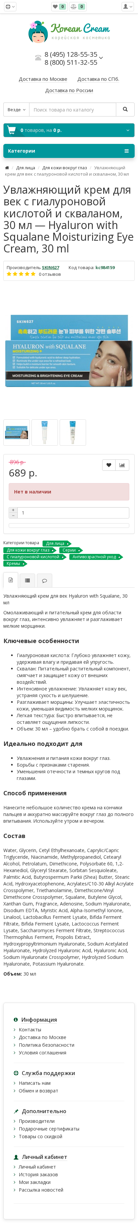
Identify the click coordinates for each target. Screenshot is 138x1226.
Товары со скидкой (40, 1136)
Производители (37, 1121)
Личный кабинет (37, 1167)
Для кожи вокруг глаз (64, 168)
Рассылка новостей (41, 1190)
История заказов (38, 1174)
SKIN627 (50, 267)
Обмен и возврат (38, 1090)
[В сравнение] (122, 465)
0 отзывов (50, 274)
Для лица (25, 168)
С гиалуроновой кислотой (33, 557)
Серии (69, 550)
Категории (21, 151)
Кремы (13, 563)
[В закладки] (109, 465)
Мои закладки (35, 1182)
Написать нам (35, 1083)
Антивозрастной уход (94, 557)
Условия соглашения (42, 1052)
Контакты (30, 1029)
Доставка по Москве (42, 1037)
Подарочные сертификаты (49, 1129)
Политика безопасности (46, 1045)
